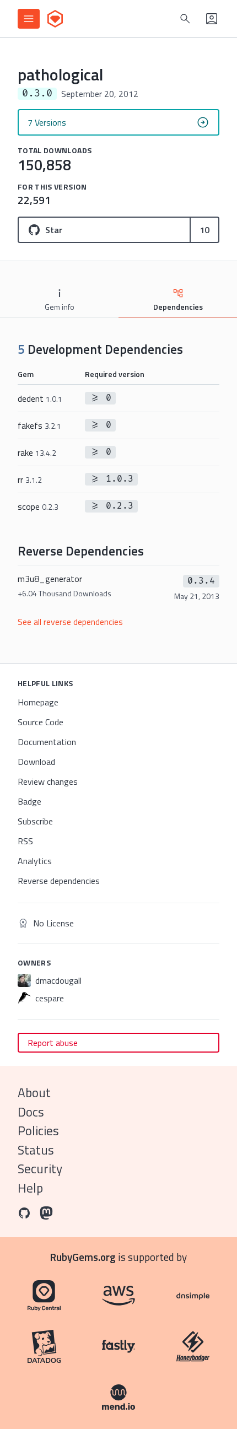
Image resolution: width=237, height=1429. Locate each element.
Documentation (47, 741)
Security (40, 1168)
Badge (29, 801)
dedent (40, 398)
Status (36, 1150)
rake (37, 452)
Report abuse (53, 1042)
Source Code (40, 722)
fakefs (39, 425)
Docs (31, 1111)
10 (204, 229)
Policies (38, 1130)
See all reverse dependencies (70, 621)
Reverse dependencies (59, 880)
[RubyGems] (55, 19)
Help (30, 1188)
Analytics (35, 860)
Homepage (38, 702)
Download (36, 761)
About (34, 1092)
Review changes (48, 781)
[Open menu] (29, 19)
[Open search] (185, 19)
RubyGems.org (83, 1257)
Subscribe (35, 821)
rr (30, 479)
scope (38, 506)
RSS (25, 841)
